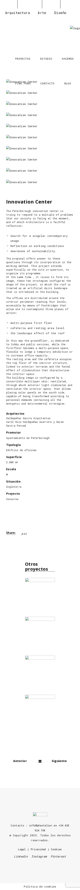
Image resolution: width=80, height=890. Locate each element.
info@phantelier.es (43, 825)
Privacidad (38, 849)
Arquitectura (17, 12)
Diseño (60, 12)
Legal (22, 849)
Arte (42, 12)
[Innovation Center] (40, 103)
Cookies (56, 849)
